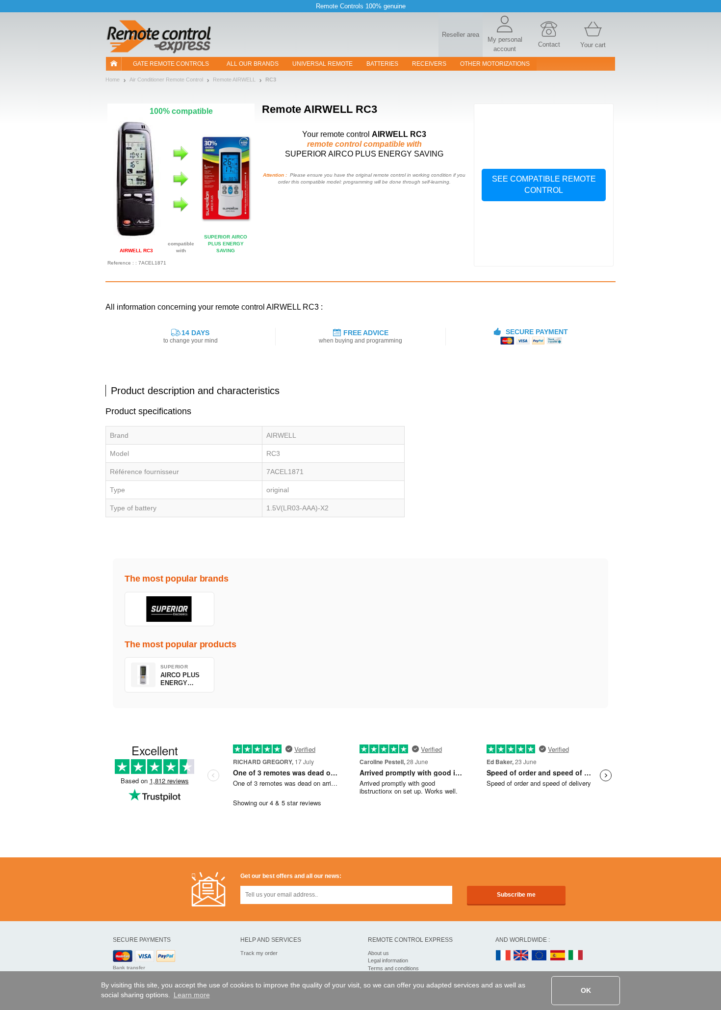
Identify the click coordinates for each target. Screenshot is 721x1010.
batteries (382, 63)
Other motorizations (495, 63)
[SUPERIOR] (169, 609)
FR (503, 956)
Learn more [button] (192, 995)
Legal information (388, 960)
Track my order (259, 953)
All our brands (253, 63)
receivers (429, 63)
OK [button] (586, 990)
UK (521, 956)
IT (576, 956)
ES (558, 956)
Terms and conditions (393, 968)
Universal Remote (322, 63)
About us (378, 953)
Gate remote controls (171, 63)
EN (539, 956)
